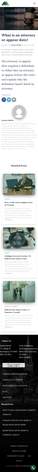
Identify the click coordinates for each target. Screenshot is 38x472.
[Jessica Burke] (19, 111)
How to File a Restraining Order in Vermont (19, 412)
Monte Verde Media (24, 466)
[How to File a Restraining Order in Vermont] (19, 184)
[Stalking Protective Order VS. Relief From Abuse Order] (19, 238)
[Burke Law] (6, 3)
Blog (5, 391)
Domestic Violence (11, 306)
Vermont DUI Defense (13, 380)
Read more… (9, 220)
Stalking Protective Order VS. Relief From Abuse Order (17, 422)
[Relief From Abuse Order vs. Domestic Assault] (19, 291)
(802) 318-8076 (5, 354)
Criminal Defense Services (15, 374)
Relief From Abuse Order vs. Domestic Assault (16, 432)
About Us (7, 397)
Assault (7, 199)
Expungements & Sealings (15, 386)
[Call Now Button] (33, 467)
